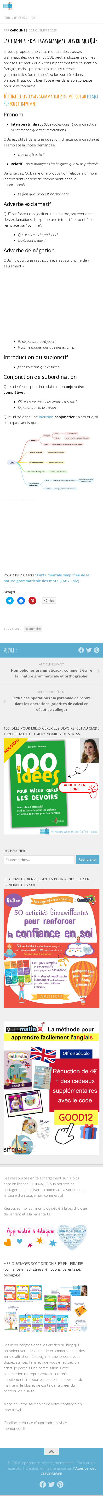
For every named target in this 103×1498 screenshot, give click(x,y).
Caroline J (18, 30)
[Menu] (97, 6)
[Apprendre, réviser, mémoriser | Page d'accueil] (9, 6)
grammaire (33, 629)
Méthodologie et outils (26, 18)
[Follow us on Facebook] (81, 650)
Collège (7, 18)
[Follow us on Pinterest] (96, 650)
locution (46, 416)
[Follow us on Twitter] (89, 650)
